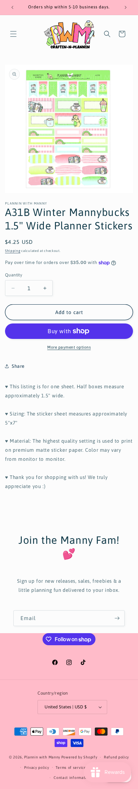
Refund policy (116, 757)
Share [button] (18, 366)
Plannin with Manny (42, 757)
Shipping (12, 251)
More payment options (69, 347)
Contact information (72, 778)
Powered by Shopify (79, 757)
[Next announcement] (125, 7)
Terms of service (71, 767)
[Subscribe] (117, 618)
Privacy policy (36, 767)
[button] (13, 34)
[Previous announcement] (12, 7)
